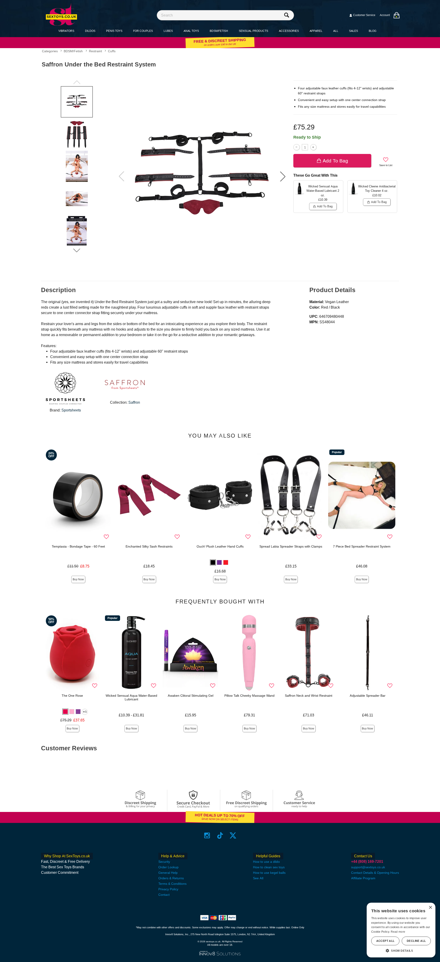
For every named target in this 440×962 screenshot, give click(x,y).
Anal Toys (191, 31)
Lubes (168, 31)
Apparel (316, 31)
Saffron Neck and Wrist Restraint (308, 695)
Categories (50, 51)
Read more (398, 931)
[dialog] (401, 930)
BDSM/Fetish (219, 31)
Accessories (289, 31)
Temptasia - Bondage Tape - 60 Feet (78, 546)
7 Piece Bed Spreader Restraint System (361, 546)
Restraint (95, 51)
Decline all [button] (416, 941)
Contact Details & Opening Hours (375, 873)
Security (164, 862)
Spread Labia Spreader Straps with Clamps (290, 546)
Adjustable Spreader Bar (367, 695)
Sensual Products (253, 31)
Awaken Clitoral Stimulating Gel (190, 695)
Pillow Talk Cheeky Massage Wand (249, 695)
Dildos (90, 31)
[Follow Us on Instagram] (207, 835)
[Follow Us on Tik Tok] (220, 835)
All (335, 31)
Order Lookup (168, 867)
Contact (164, 895)
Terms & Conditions (172, 884)
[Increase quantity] (313, 147)
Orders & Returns (171, 878)
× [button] (430, 907)
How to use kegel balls (269, 873)
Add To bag (335, 161)
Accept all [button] (385, 941)
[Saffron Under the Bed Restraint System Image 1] (202, 176)
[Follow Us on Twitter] (233, 835)
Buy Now (78, 579)
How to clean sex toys (269, 867)
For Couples (143, 31)
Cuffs (112, 51)
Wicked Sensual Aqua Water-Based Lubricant (131, 697)
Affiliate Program (363, 878)
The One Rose (72, 695)
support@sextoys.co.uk (368, 867)
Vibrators (66, 31)
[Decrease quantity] (296, 147)
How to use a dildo (266, 862)
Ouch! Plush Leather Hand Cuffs (220, 546)
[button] (283, 176)
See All (258, 878)
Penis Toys (114, 31)
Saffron (134, 402)
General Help (168, 873)
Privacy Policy (168, 889)
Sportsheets (71, 410)
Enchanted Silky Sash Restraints (149, 546)
